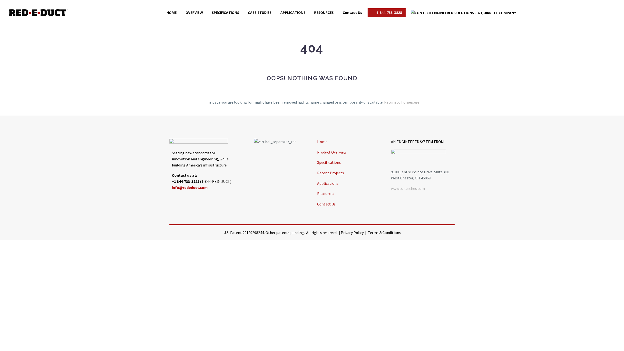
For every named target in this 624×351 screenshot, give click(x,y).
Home (171, 12)
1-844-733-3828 (388, 12)
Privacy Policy (352, 232)
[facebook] (173, 198)
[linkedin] (185, 198)
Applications (292, 12)
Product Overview (331, 152)
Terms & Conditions (384, 232)
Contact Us (352, 12)
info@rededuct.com (190, 187)
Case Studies (260, 12)
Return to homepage (401, 102)
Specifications (225, 12)
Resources (324, 12)
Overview (194, 12)
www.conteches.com (408, 188)
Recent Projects (330, 172)
